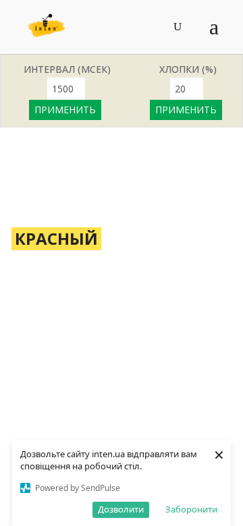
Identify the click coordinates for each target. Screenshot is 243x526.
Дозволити (121, 509)
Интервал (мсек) (67, 69)
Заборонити (191, 509)
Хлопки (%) (188, 69)
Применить (65, 109)
